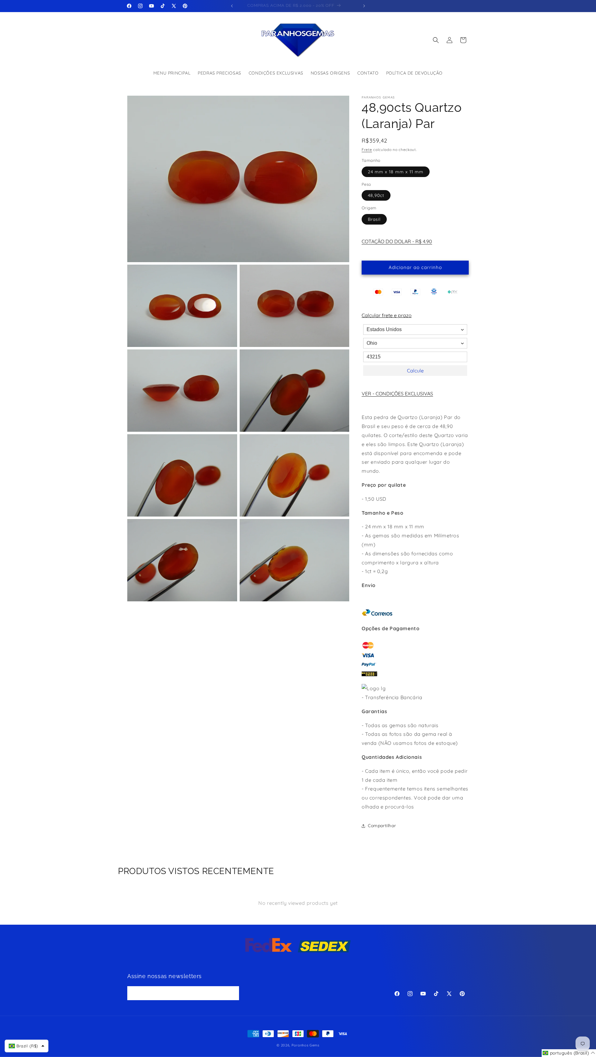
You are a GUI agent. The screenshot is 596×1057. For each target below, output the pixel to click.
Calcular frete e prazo (387, 315)
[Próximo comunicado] (364, 6)
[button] (436, 40)
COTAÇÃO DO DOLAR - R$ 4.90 (397, 241)
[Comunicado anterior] (232, 6)
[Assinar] (232, 993)
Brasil (374, 219)
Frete (367, 149)
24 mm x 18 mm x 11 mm (395, 172)
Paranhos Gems (305, 1045)
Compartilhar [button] (382, 825)
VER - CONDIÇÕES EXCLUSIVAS (397, 393)
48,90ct (376, 195)
